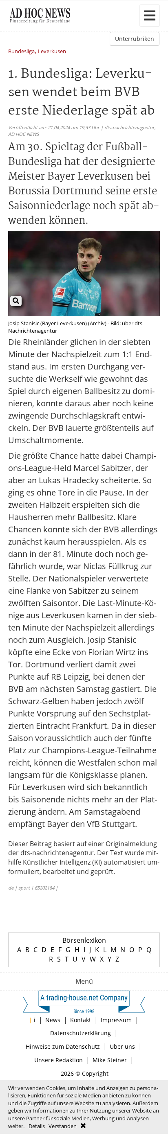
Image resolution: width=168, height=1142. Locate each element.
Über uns (122, 1046)
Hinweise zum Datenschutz (63, 1046)
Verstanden (63, 1126)
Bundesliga (21, 52)
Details (37, 1126)
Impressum (116, 1020)
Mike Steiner (110, 1060)
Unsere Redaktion (58, 1060)
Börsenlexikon (84, 940)
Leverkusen (52, 52)
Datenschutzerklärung (80, 1033)
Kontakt (80, 1020)
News (52, 1020)
